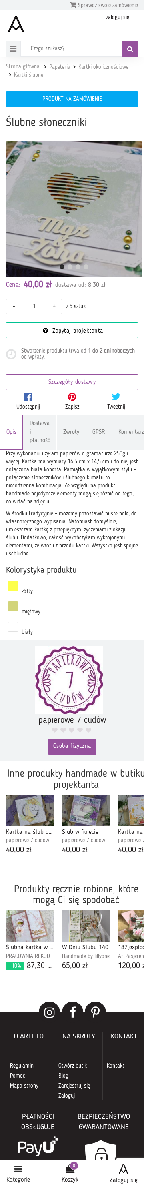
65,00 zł (75, 966)
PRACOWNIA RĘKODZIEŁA (30, 956)
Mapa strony (24, 1086)
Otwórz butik (72, 1066)
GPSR (98, 432)
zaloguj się (117, 17)
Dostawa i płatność (40, 432)
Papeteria (59, 67)
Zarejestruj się (74, 1086)
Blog (63, 1076)
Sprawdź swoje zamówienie (107, 5)
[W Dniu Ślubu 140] (86, 926)
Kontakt (115, 1066)
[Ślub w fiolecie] (86, 810)
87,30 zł (31, 966)
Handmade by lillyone (86, 956)
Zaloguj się (124, 1180)
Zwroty (71, 432)
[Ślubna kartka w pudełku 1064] (30, 926)
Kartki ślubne (28, 75)
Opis (11, 432)
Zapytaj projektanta (76, 331)
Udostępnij (28, 407)
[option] (30, 825)
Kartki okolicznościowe (103, 67)
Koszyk (70, 1180)
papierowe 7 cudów (27, 840)
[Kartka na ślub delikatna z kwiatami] (30, 810)
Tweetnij (116, 407)
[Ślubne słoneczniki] (74, 209)
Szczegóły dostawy (72, 382)
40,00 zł (19, 850)
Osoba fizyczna (72, 746)
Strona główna (23, 67)
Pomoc (17, 1076)
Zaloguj (66, 1096)
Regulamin (22, 1066)
